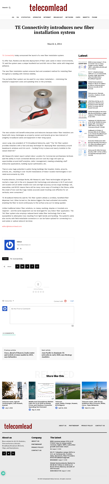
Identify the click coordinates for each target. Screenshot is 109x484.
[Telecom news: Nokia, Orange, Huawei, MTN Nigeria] (67, 390)
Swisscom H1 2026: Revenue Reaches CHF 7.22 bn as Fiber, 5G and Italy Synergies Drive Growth (97, 152)
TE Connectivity (8, 55)
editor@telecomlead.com (12, 226)
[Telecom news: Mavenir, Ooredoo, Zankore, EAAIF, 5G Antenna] (82, 95)
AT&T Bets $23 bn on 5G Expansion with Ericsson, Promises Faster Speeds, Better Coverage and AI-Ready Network (96, 104)
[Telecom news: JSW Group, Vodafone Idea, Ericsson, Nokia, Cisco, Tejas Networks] (94, 390)
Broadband (54, 460)
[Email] (37, 266)
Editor (19, 242)
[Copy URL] (17, 266)
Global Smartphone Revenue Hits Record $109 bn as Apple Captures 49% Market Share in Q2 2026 (97, 114)
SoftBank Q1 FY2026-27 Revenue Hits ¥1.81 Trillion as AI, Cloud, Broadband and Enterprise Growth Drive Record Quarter (97, 134)
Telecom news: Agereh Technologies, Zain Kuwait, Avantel (12, 403)
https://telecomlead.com (24, 245)
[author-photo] (3, 408)
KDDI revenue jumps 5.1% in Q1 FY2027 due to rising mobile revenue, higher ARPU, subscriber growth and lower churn (97, 65)
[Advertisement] (93, 173)
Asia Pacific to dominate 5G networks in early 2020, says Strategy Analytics (57, 355)
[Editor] (9, 245)
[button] (6, 7)
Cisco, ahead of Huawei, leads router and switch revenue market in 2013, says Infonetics (19, 355)
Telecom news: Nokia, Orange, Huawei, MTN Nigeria (66, 403)
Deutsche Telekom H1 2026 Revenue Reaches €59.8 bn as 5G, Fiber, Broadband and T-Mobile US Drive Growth (97, 143)
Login (72, 301)
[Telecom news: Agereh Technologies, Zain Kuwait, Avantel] (14, 390)
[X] (21, 248)
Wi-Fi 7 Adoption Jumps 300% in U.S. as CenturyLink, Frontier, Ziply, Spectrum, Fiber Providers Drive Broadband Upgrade (97, 75)
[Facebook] (18, 248)
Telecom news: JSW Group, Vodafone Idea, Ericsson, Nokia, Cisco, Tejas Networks (93, 403)
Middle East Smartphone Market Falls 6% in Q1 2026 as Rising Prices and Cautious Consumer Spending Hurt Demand (41, 404)
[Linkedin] (22, 266)
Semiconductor (55, 471)
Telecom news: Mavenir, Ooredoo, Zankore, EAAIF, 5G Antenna (96, 94)
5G (51, 449)
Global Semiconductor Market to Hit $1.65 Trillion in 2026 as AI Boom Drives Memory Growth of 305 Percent (96, 85)
